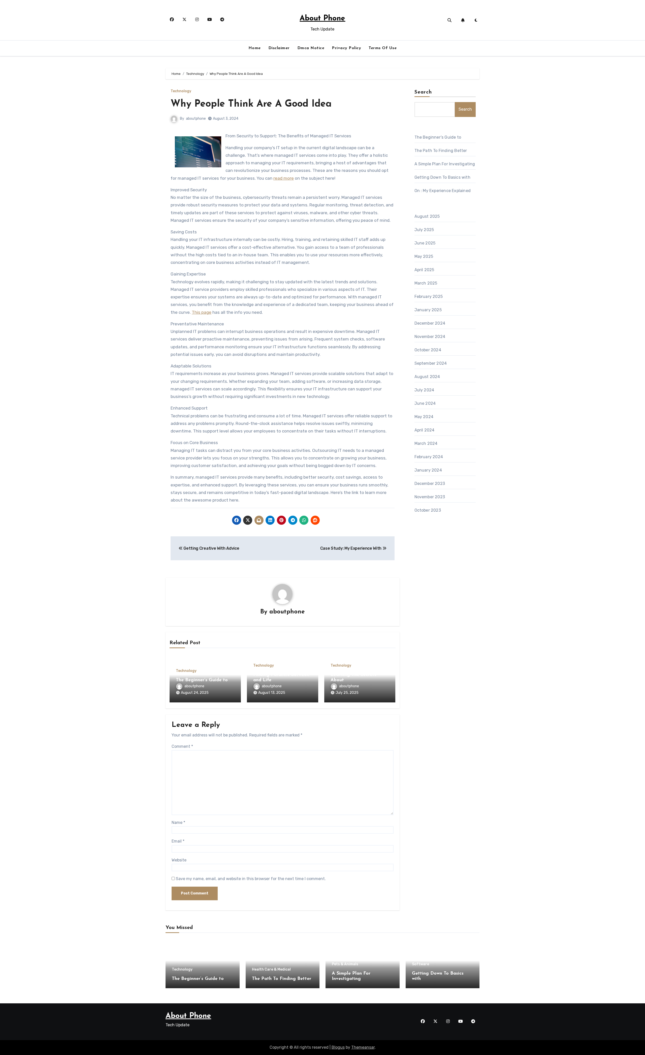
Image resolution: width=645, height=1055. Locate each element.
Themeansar (363, 1047)
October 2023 (427, 510)
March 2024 (426, 443)
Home (254, 48)
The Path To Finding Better (440, 150)
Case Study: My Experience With (351, 548)
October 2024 (427, 350)
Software (420, 964)
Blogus (338, 1047)
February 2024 (428, 456)
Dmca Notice (311, 48)
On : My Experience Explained (442, 190)
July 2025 (424, 229)
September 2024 (430, 363)
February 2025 (428, 296)
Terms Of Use (383, 48)
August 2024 (427, 376)
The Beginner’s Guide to (202, 680)
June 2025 (425, 243)
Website (179, 860)
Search (423, 92)
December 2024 (429, 323)
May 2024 (424, 416)
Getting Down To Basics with (442, 177)
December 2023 (429, 483)
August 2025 (427, 216)
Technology (181, 91)
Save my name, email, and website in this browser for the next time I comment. (251, 878)
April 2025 (424, 269)
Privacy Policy (346, 48)
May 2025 (423, 256)
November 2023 (429, 496)
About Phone (322, 18)
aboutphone (196, 118)
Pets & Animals (345, 964)
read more (283, 178)
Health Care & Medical (271, 969)
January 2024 (428, 470)
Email (178, 841)
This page (201, 312)
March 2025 (425, 283)
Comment (182, 746)
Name (178, 822)
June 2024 (425, 403)
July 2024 (424, 390)
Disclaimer (279, 48)
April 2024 (424, 430)
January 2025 (428, 309)
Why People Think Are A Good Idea (251, 104)
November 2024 (429, 336)
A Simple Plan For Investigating (444, 164)
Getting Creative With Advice (211, 548)
